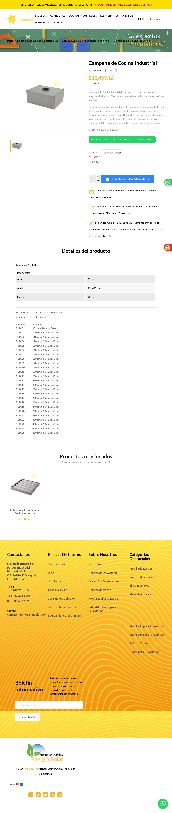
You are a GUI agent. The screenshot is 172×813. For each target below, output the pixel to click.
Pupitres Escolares (141, 577)
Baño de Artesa (139, 643)
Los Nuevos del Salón (62, 598)
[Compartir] (105, 70)
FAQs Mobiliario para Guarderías (102, 609)
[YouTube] (45, 794)
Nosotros (95, 564)
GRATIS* (88, 4)
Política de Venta (100, 590)
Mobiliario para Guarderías (146, 635)
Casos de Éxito (57, 590)
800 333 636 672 (18, 601)
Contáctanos (57, 564)
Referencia (21, 265)
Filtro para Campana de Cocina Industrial (25, 511)
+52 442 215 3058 (18, 590)
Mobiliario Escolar (141, 568)
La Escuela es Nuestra (62, 607)
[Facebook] (30, 794)
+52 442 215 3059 (18, 595)
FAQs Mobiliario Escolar (104, 598)
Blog (51, 573)
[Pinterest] (116, 70)
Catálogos (55, 581)
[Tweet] (110, 70)
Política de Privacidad (103, 573)
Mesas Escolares (140, 594)
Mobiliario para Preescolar (146, 626)
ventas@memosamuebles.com (27, 614)
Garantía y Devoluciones (105, 581)
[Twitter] (38, 794)
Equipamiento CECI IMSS (64, 615)
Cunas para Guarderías (144, 652)
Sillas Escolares (139, 585)
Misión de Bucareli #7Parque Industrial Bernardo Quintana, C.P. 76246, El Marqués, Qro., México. (22, 571)
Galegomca (45, 773)
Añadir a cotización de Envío (129, 178)
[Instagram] (59, 794)
